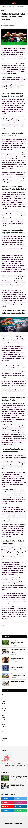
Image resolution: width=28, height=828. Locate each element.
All (2, 10)
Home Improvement (6, 719)
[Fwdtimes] (14, 2)
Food (3, 715)
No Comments (5, 25)
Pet (2, 731)
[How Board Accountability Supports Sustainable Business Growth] (5, 642)
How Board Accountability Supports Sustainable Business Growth (17, 642)
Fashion (3, 710)
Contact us (10, 820)
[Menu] (2, 2)
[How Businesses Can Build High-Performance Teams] (5, 683)
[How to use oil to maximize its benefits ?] (5, 660)
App (2, 694)
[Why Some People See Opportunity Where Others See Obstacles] (5, 668)
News (3, 729)
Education (4, 703)
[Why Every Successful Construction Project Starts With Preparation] (5, 675)
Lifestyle (3, 724)
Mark (3, 23)
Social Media (4, 733)
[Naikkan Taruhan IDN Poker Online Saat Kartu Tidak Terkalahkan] (14, 37)
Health (3, 717)
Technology (4, 738)
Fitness (3, 713)
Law (2, 722)
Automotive (4, 696)
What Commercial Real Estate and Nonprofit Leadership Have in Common (18, 651)
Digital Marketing (5, 701)
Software (4, 736)
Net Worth (4, 726)
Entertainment (5, 706)
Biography (4, 708)
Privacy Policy (17, 820)
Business (3, 699)
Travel (3, 740)
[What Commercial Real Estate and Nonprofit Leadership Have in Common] (5, 651)
